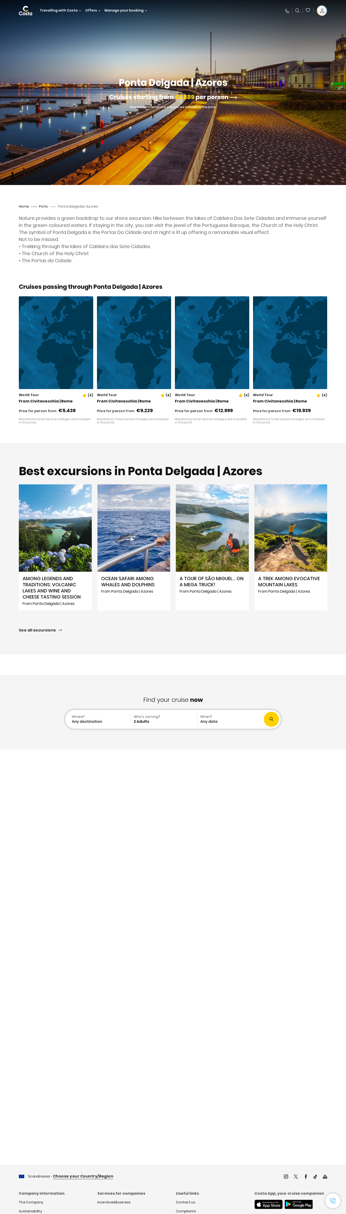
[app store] (268, 1205)
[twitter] (296, 1177)
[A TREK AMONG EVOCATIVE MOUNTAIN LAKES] (290, 547)
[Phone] (287, 10)
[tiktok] (315, 1177)
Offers (91, 10)
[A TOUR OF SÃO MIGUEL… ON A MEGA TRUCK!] (212, 547)
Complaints (186, 1211)
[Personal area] (322, 10)
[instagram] (286, 1177)
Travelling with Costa (59, 10)
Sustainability (30, 1211)
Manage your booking (124, 10)
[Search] (297, 10)
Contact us (185, 1202)
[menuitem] (97, 719)
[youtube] (325, 1177)
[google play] (299, 1205)
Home (24, 206)
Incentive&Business (114, 1202)
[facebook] (306, 1177)
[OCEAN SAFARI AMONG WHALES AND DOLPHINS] (133, 547)
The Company (31, 1202)
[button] (308, 10)
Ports (43, 206)
